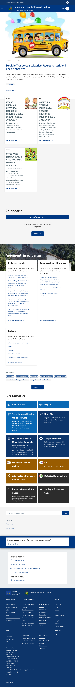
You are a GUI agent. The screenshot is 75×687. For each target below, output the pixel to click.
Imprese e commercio (28, 623)
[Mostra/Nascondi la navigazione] (2, 8)
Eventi (57, 623)
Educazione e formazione (28, 615)
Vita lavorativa (42, 615)
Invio (65, 513)
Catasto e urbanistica (27, 610)
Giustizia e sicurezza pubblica (27, 619)
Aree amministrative (11, 607)
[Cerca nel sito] (67, 9)
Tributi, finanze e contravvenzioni (43, 611)
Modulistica (9, 524)
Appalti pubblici (42, 620)
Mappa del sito (9, 682)
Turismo (41, 626)
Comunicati (58, 604)
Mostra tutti (37, 233)
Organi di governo (10, 604)
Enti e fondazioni (10, 612)
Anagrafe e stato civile (44, 617)
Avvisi (56, 607)
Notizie (57, 610)
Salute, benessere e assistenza (44, 605)
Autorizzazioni (42, 623)
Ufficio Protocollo (10, 663)
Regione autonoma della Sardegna (15, 2)
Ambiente (24, 607)
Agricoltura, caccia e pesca (29, 604)
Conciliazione (10, 528)
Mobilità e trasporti (27, 626)
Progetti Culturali (59, 626)
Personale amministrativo (13, 618)
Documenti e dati (10, 620)
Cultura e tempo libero (28, 612)
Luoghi (57, 621)
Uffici (7, 610)
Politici (7, 615)
